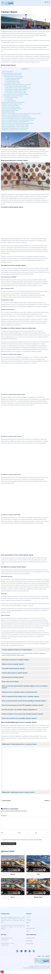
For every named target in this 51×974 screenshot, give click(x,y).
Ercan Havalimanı (29, 943)
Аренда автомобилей (10, 100)
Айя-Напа (46, 800)
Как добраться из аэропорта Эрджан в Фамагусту (16, 89)
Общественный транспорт (11, 97)
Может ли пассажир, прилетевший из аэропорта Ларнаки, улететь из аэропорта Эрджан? (21, 113)
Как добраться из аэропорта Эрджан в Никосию (16, 86)
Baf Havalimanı (29, 940)
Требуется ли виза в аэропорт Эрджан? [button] (13, 664)
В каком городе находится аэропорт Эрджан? (12, 108)
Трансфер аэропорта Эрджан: (12, 81)
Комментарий (4, 815)
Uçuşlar (27, 925)
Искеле (13, 897)
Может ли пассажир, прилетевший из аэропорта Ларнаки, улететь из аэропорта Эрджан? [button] (25, 686)
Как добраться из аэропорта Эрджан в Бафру (15, 92)
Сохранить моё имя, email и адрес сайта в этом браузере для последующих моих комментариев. (22, 839)
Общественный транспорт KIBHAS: (13, 78)
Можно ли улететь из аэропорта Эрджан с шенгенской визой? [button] (19, 692)
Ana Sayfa (28, 917)
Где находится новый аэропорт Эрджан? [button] (13, 668)
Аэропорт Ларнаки (6, 800)
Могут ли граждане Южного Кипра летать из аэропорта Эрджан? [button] (20, 696)
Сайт (36, 832)
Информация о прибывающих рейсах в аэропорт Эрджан (14, 129)
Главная (39, 956)
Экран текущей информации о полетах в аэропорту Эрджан (15, 126)
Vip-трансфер (9, 99)
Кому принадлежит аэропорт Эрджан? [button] (13, 677)
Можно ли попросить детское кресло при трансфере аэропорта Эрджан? (18, 123)
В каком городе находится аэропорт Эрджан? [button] (14, 672)
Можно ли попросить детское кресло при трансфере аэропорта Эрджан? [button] (22, 714)
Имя (2, 832)
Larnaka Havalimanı (30, 937)
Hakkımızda (28, 919)
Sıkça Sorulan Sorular (30, 928)
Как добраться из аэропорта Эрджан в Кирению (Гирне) (18, 87)
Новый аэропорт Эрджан (7, 71)
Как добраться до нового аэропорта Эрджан (13, 76)
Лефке (38, 874)
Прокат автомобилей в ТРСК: (12, 79)
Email (19, 832)
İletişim (27, 931)
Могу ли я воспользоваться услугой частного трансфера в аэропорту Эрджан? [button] (24, 700)
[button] (47, 2)
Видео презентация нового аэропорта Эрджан (12, 73)
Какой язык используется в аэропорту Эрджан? (12, 103)
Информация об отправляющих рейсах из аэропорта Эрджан (15, 128)
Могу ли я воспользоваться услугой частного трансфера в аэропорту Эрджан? (19, 118)
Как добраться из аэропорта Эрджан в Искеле (15, 90)
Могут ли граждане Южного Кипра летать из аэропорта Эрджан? (16, 116)
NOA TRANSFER (31, 968)
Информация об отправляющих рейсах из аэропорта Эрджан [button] (19, 744)
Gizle (28, 68)
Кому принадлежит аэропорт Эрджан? (10, 110)
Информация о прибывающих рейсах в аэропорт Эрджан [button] (18, 792)
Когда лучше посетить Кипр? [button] (10, 681)
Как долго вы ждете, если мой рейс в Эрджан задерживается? (15, 121)
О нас (43, 956)
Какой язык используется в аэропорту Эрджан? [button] (15, 659)
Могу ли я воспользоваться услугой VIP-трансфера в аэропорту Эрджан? (18, 120)
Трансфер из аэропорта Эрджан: (12, 82)
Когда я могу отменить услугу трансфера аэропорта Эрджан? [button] (19, 718)
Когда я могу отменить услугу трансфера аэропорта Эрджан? (15, 124)
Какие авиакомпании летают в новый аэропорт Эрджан (15, 94)
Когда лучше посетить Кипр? (8, 111)
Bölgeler (28, 922)
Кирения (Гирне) (38, 897)
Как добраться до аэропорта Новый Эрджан (13, 95)
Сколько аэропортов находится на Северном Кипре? (13, 102)
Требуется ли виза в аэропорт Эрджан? (10, 105)
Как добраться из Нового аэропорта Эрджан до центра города (17, 84)
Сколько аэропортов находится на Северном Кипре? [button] (17, 649)
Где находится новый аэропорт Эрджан (12, 74)
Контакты (47, 956)
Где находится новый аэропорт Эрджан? (11, 107)
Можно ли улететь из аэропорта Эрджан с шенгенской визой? (15, 115)
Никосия (13, 874)
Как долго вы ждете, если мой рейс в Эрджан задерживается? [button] (19, 709)
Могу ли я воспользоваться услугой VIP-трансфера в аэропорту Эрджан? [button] (22, 705)
